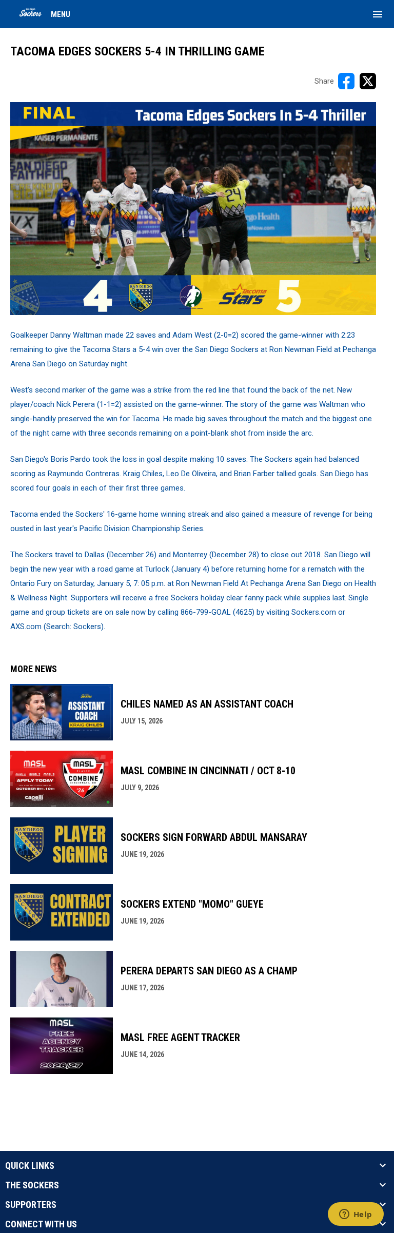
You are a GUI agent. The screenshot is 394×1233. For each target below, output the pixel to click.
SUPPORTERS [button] (30, 1204)
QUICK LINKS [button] (29, 1165)
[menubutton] (377, 14)
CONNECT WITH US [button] (41, 1224)
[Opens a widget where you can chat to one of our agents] (355, 1215)
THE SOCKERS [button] (32, 1185)
